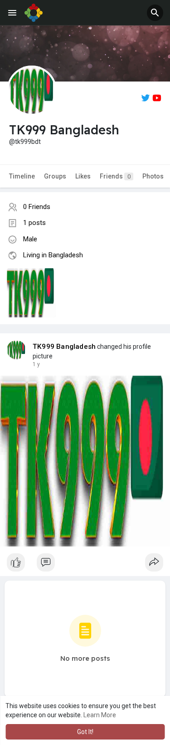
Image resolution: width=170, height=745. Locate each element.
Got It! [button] (85, 731)
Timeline (22, 176)
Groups (55, 176)
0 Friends (36, 207)
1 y (36, 364)
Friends (115, 176)
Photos (153, 176)
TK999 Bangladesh (64, 346)
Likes (83, 176)
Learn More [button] (99, 715)
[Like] (85, 564)
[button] (155, 13)
